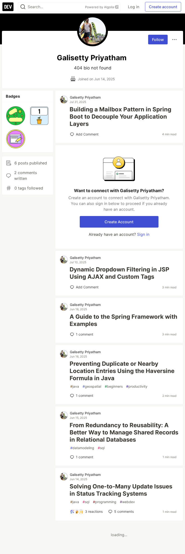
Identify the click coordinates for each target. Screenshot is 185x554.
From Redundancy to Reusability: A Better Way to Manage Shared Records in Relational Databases (124, 432)
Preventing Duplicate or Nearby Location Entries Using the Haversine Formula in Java (122, 371)
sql (101, 448)
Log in (133, 6)
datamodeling (82, 448)
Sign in (143, 234)
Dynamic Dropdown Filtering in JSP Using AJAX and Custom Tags (119, 273)
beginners (114, 386)
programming (104, 502)
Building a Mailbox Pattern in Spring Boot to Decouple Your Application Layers (120, 116)
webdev (127, 502)
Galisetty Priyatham (85, 97)
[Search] (23, 6)
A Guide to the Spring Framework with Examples (123, 320)
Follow (158, 39)
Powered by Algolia (100, 7)
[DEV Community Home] (8, 7)
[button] (16, 115)
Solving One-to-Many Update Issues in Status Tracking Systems (121, 490)
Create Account (119, 221)
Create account (163, 6)
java (74, 386)
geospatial (92, 386)
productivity (136, 386)
